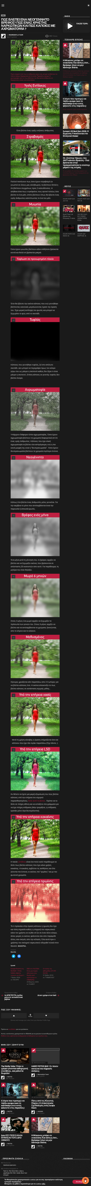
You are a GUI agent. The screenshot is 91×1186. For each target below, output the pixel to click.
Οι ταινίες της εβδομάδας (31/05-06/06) (49, 971)
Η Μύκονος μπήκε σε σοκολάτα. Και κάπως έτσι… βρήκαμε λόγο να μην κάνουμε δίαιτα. (44, 1139)
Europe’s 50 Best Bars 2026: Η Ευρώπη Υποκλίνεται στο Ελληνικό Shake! (76, 133)
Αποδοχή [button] (79, 1182)
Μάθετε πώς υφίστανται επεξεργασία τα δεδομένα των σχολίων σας (24, 1036)
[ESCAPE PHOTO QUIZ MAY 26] (83, 193)
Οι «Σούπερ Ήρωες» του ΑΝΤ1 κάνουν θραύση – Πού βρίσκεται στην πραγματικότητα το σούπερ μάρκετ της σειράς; (76, 163)
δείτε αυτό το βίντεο (36, 801)
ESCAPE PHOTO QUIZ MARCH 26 (69, 235)
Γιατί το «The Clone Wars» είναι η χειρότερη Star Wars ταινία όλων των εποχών (15, 1173)
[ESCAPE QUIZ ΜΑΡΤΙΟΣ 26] (83, 228)
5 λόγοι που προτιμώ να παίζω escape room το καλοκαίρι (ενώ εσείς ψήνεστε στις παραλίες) (12, 1104)
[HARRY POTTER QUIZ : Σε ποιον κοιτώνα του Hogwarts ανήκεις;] (45, 1056)
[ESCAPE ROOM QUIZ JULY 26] (69, 193)
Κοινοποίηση (13, 42)
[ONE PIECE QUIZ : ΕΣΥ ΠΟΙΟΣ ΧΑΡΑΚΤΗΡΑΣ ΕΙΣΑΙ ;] (83, 208)
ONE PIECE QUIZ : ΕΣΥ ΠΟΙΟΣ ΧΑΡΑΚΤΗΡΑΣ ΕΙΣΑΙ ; (82, 217)
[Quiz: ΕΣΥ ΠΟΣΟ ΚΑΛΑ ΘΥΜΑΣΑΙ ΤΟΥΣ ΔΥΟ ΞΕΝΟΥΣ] (15, 1125)
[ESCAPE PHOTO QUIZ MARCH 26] (69, 228)
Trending (33, 1050)
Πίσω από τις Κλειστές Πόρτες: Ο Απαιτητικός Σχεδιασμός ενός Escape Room (43, 1104)
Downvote (46, 1015)
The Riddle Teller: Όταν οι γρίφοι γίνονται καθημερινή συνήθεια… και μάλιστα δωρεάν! (14, 1070)
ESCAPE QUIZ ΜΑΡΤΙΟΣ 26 (81, 235)
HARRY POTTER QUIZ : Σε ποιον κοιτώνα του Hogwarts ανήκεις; (44, 1068)
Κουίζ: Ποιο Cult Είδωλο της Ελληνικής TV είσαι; (69, 216)
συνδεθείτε (12, 1029)
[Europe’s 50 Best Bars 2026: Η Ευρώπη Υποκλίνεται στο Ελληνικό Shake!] (76, 121)
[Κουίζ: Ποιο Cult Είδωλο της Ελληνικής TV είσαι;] (69, 208)
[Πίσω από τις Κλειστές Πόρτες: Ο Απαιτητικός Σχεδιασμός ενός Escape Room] (45, 1090)
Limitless (22, 862)
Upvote (14, 1015)
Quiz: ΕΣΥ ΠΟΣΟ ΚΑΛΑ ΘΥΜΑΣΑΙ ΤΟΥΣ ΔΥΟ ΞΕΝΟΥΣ (12, 1138)
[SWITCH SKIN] (88, 5)
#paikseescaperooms (9, 1165)
